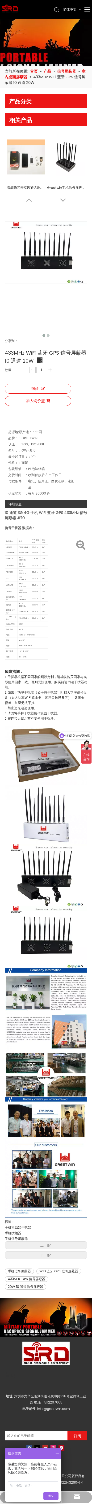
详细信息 (15, 504)
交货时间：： (18, 475)
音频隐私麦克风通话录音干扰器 (26, 187)
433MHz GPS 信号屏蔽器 (26, 1279)
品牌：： (14, 438)
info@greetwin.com (53, 1408)
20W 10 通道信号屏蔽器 (25, 1286)
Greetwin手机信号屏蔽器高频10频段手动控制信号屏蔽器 (66, 187)
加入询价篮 (35, 401)
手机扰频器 (13, 1233)
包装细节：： (18, 468)
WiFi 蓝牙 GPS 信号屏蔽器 (58, 1271)
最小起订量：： (19, 456)
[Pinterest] (61, 1448)
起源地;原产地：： (21, 432)
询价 (35, 388)
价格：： (14, 462)
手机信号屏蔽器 (16, 1238)
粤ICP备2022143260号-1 (64, 1482)
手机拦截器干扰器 (18, 1227)
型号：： (14, 450)
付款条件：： (18, 481)
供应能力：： (18, 493)
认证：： (14, 444)
